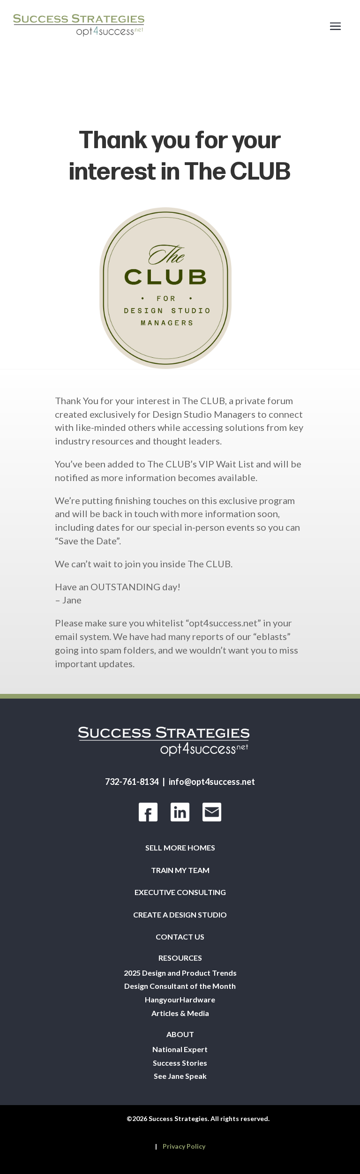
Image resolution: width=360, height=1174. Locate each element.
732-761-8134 (131, 781)
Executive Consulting (180, 892)
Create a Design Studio (180, 915)
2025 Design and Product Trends (180, 973)
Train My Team (180, 870)
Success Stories (180, 1063)
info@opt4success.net (212, 781)
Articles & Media (180, 1013)
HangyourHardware (180, 999)
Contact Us (180, 937)
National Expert (180, 1049)
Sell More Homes (180, 847)
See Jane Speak (180, 1076)
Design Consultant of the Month (180, 986)
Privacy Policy (184, 1146)
